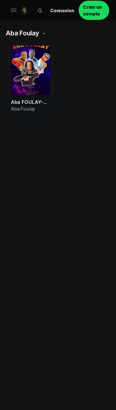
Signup (94, 10)
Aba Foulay (23, 109)
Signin (62, 10)
